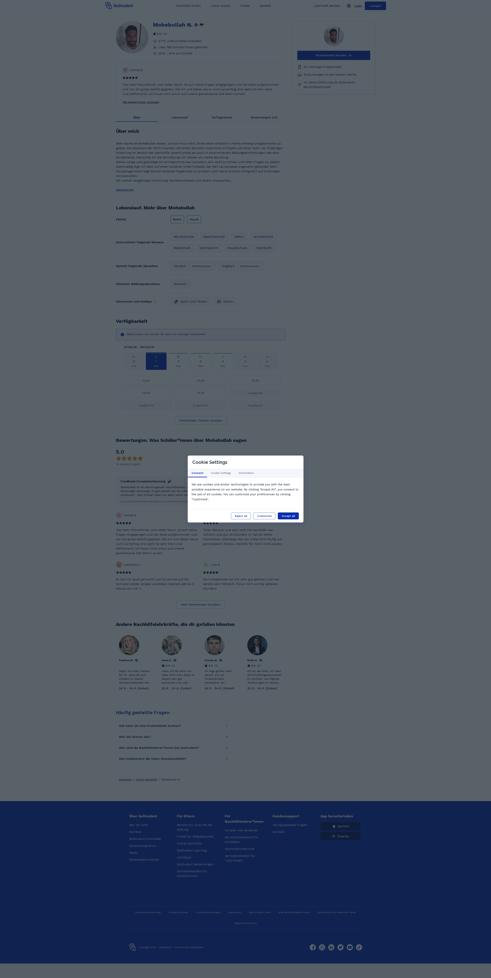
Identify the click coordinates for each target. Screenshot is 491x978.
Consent (197, 472)
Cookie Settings (221, 472)
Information (246, 472)
